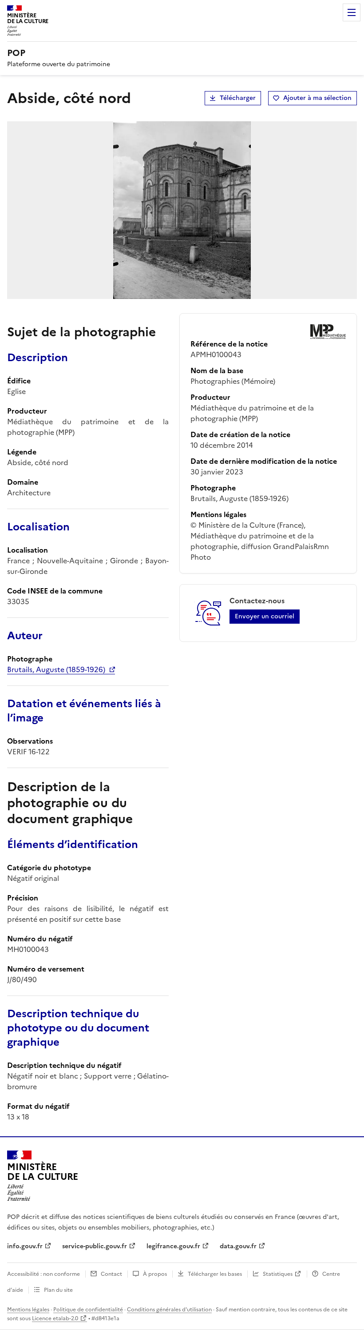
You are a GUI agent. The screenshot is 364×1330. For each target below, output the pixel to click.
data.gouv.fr (238, 1246)
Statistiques (278, 1274)
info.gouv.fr (25, 1246)
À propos (155, 1274)
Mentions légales (28, 1310)
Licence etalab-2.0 (55, 1318)
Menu (351, 12)
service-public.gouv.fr (94, 1246)
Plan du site (58, 1290)
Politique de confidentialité (88, 1310)
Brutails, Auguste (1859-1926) (56, 669)
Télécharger (238, 98)
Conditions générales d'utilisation (169, 1310)
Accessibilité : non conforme (43, 1274)
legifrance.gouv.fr (173, 1246)
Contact (111, 1274)
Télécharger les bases (215, 1274)
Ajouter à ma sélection (317, 98)
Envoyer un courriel (264, 616)
